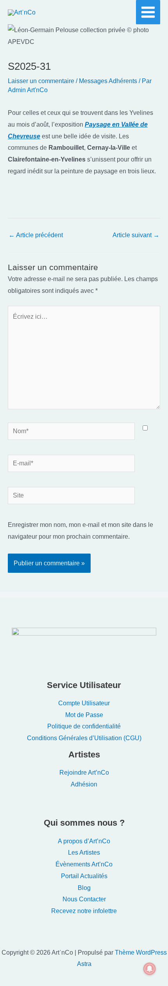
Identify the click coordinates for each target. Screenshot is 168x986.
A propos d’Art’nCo (84, 841)
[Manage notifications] (149, 968)
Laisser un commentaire (41, 81)
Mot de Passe (84, 715)
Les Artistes (84, 852)
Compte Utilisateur (84, 703)
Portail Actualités (84, 876)
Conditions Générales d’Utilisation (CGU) (84, 738)
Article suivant (136, 235)
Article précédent (36, 235)
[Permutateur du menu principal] (148, 12)
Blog (84, 887)
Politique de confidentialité (84, 726)
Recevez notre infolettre (84, 911)
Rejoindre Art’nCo (84, 772)
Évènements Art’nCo (84, 864)
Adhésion (84, 784)
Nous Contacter (84, 899)
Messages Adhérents (108, 81)
